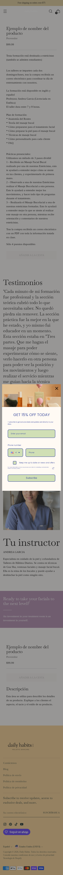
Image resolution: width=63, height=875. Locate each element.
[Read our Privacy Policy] (53, 468)
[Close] (56, 388)
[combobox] (15, 452)
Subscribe (31, 477)
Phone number (14, 445)
